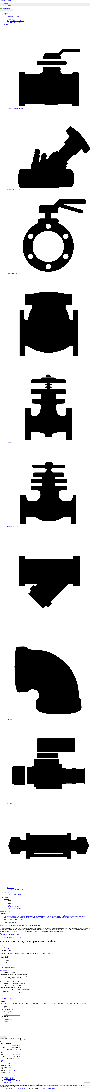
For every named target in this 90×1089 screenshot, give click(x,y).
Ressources (7, 892)
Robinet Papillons (8, 949)
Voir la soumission (5, 970)
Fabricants (6, 891)
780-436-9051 (16, 1054)
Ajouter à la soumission (10, 967)
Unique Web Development (49, 1088)
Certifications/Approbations (14, 894)
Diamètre (6, 960)
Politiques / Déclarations (13, 22)
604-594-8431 (16, 1045)
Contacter (6, 899)
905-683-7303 (11, 1063)
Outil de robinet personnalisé (15, 889)
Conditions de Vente (9, 1079)
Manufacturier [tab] (7, 998)
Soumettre (3, 1036)
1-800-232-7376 (16, 1058)
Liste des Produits (8, 1082)
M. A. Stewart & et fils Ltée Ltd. (19, 1088)
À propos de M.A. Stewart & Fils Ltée (10, 934)
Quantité (6, 964)
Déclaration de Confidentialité (12, 1076)
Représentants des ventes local (15, 908)
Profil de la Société (12, 19)
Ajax (8, 905)
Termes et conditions (9, 1077)
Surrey (9, 902)
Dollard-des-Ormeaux (13, 906)
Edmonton (10, 903)
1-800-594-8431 (16, 1049)
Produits (6, 24)
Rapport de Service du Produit (12, 1080)
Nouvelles (6, 897)
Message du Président (13, 17)
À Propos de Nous (9, 14)
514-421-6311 (82, 1003)
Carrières (6, 895)
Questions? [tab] (7, 997)
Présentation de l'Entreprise (14, 16)
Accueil (6, 13)
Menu (7, 10)
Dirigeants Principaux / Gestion (15, 21)
